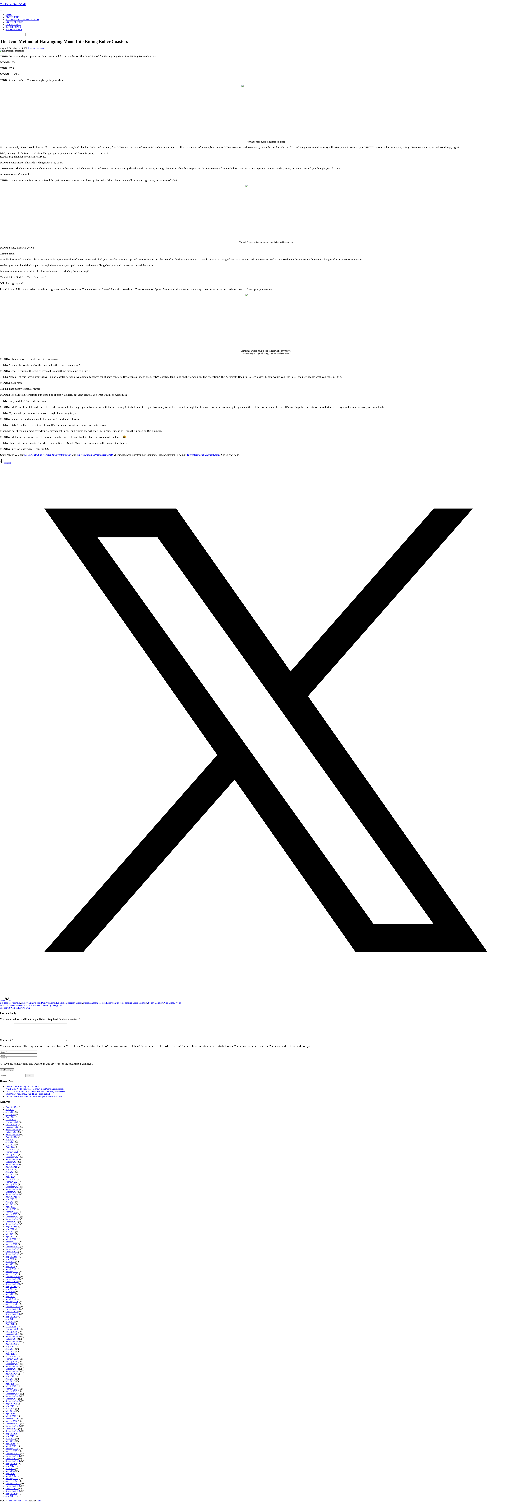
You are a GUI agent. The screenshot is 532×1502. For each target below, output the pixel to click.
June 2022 (10, 1231)
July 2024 (10, 1169)
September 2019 (13, 1314)
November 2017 (13, 1366)
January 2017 (11, 1391)
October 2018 (12, 1339)
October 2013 (12, 1488)
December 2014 (13, 1453)
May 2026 (10, 1114)
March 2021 (11, 1269)
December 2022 (13, 1217)
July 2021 (10, 1259)
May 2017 (10, 1381)
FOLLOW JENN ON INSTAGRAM (22, 19)
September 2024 (13, 1164)
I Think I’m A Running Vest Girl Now (22, 1086)
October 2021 (12, 1251)
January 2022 (11, 1244)
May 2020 (10, 1294)
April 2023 (10, 1207)
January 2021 (11, 1274)
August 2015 (11, 1433)
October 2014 (12, 1458)
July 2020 (10, 1289)
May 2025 (10, 1144)
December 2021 (13, 1246)
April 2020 (10, 1296)
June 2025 (10, 1142)
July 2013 (10, 1496)
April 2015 (10, 1443)
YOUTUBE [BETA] (15, 22)
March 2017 (11, 1386)
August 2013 (11, 1493)
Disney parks (34, 1003)
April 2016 (10, 1414)
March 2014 (11, 1476)
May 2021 (10, 1264)
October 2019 (12, 1311)
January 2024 (11, 1184)
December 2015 (13, 1423)
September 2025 (13, 1134)
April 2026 (10, 1117)
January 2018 (11, 1361)
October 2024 (12, 1162)
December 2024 (13, 1157)
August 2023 (11, 1197)
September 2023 (13, 1194)
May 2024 (10, 1174)
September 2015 (13, 1431)
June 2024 (10, 1172)
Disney (24, 1003)
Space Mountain (140, 1003)
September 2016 (13, 1401)
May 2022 (10, 1234)
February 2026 (12, 1122)
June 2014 (10, 1468)
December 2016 (13, 1394)
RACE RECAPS (13, 27)
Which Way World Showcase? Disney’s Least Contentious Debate (35, 1089)
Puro (39, 1501)
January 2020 (11, 1304)
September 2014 (13, 1461)
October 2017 (12, 1369)
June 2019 (10, 1321)
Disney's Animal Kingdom (52, 1003)
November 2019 (13, 1309)
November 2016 (13, 1396)
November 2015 (13, 1426)
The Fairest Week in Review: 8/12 (15, 1008)
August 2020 (11, 1286)
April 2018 (10, 1354)
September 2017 (13, 1371)
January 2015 (11, 1451)
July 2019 (10, 1319)
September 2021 (13, 1254)
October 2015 (12, 1428)
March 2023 (11, 1209)
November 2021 (13, 1249)
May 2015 (10, 1441)
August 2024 (11, 1167)
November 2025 (13, 1129)
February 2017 (12, 1389)
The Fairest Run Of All (17, 1501)
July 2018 (10, 1346)
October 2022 (12, 1222)
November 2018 (13, 1336)
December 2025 (13, 1127)
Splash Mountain (155, 1003)
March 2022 (11, 1239)
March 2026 (11, 1119)
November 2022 (13, 1219)
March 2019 (11, 1326)
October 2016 (12, 1399)
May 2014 (10, 1471)
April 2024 (10, 1177)
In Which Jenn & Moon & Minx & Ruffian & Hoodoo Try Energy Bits (31, 1005)
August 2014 (11, 1463)
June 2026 (10, 1112)
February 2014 (12, 1478)
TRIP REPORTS (13, 24)
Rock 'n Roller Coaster (109, 1003)
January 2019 (11, 1331)
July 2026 (10, 1109)
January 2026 (11, 1124)
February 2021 (12, 1271)
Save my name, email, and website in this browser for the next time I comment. (48, 1063)
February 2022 (12, 1241)
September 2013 (13, 1491)
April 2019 (10, 1324)
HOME (9, 14)
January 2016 (11, 1421)
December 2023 (13, 1187)
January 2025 (11, 1154)
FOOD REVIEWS (14, 29)
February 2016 (12, 1419)
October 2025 (12, 1132)
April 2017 (10, 1384)
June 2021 (10, 1261)
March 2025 (11, 1149)
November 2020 (13, 1279)
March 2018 (11, 1356)
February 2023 (12, 1212)
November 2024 (13, 1159)
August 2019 (11, 1316)
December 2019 (13, 1306)
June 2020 (10, 1291)
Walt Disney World (172, 1003)
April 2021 (10, 1266)
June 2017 (10, 1379)
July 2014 (10, 1466)
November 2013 (13, 1486)
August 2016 (11, 1404)
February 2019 (12, 1329)
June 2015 (10, 1438)
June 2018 (10, 1349)
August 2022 (11, 1227)
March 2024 (11, 1179)
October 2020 (12, 1281)
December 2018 (13, 1334)
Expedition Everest (74, 1003)
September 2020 (13, 1284)
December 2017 (13, 1364)
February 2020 (12, 1301)
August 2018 (11, 1344)
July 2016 (10, 1406)
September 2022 (13, 1224)
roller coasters (126, 1003)
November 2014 (13, 1456)
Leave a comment (36, 48)
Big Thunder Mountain (10, 1003)
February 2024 (12, 1182)
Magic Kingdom (90, 1003)
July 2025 (10, 1139)
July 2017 (10, 1376)
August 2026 (11, 1107)
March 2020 (11, 1299)
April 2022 (10, 1236)
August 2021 (11, 1256)
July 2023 (10, 1199)
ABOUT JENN (13, 17)
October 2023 (12, 1192)
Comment (6, 1040)
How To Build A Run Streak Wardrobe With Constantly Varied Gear (36, 1091)
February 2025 (12, 1152)
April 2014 (10, 1473)
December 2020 (13, 1276)
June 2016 (10, 1409)
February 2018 (12, 1359)
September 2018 (13, 1341)
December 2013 (13, 1483)
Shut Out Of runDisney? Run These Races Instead (28, 1094)
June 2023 (10, 1202)
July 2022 (10, 1229)
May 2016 (10, 1411)
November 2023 (13, 1189)
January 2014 (11, 1481)
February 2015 (12, 1448)
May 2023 (10, 1204)
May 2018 (10, 1351)
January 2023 (11, 1214)
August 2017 (11, 1374)
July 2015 (10, 1436)
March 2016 (11, 1416)
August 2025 (11, 1137)
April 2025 (10, 1147)
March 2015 (11, 1446)
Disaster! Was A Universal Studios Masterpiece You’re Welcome (34, 1096)
